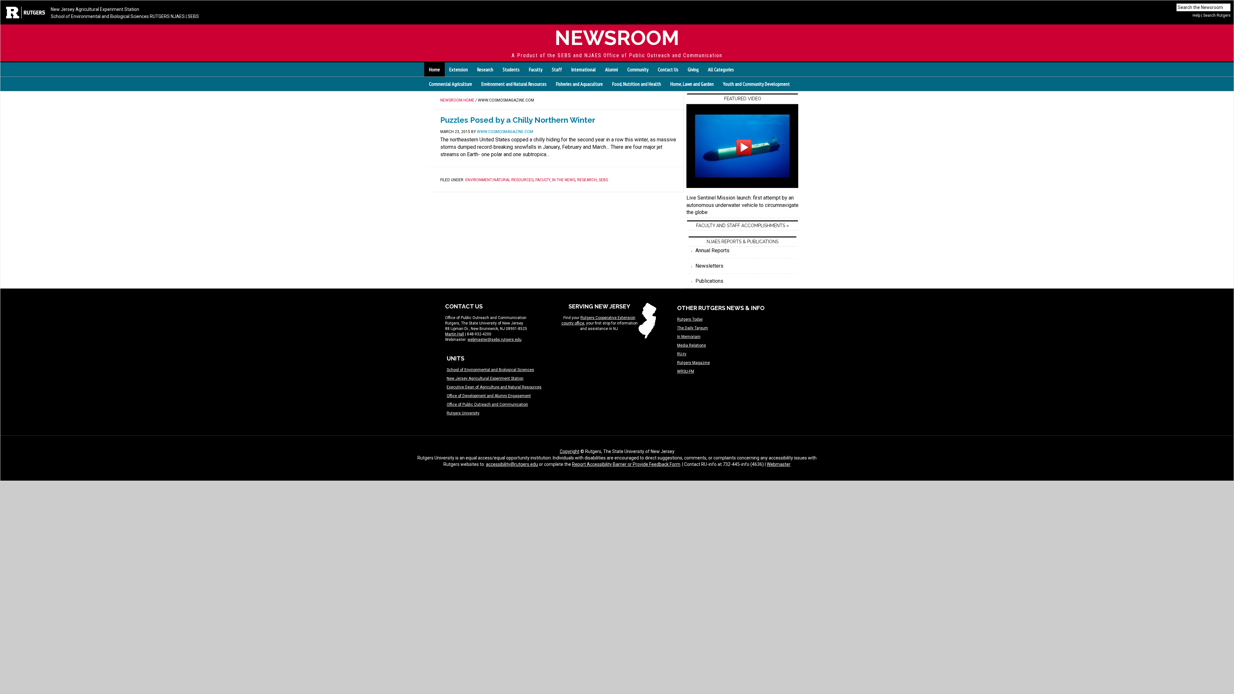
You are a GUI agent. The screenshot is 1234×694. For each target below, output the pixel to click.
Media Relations (691, 345)
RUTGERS (160, 16)
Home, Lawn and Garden (692, 84)
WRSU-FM (685, 371)
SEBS (193, 16)
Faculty (542, 180)
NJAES (178, 16)
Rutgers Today (690, 319)
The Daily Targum (692, 328)
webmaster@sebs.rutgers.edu (495, 339)
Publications (709, 281)
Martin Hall (454, 334)
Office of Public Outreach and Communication (487, 404)
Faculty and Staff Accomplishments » (742, 225)
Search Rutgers (1216, 15)
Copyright (569, 451)
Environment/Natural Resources (499, 180)
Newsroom (617, 38)
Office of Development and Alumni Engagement (489, 396)
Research (587, 180)
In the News (563, 180)
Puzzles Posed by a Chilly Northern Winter (517, 120)
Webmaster (779, 464)
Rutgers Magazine (693, 362)
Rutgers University (463, 413)
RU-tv (681, 354)
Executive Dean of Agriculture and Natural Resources (494, 387)
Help (1196, 15)
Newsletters (709, 266)
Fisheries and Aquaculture (579, 84)
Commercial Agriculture (450, 84)
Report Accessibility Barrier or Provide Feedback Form (626, 464)
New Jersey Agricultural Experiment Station (95, 9)
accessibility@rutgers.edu (512, 464)
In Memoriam (689, 336)
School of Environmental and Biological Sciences (100, 16)
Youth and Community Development (756, 84)
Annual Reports (712, 250)
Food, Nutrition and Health (636, 84)
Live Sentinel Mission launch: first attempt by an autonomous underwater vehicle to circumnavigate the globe (742, 205)
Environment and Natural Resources (514, 84)
